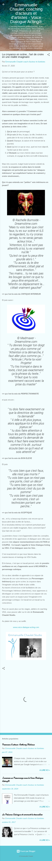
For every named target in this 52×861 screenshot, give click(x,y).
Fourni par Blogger (27, 851)
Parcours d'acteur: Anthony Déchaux (18, 744)
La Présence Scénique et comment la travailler (22, 814)
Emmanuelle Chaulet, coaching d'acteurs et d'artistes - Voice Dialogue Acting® (26, 13)
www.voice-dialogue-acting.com (26, 627)
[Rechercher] (48, 5)
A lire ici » (45, 770)
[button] (48, 55)
